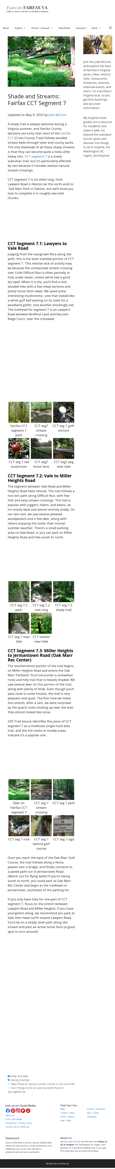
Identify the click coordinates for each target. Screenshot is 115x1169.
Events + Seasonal (96, 1108)
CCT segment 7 (36, 156)
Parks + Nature (67, 1116)
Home (6, 28)
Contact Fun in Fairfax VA (17, 1126)
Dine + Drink (93, 1112)
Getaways (81, 28)
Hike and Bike (19, 1076)
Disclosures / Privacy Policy (19, 1123)
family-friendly (20, 1080)
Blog (62, 1108)
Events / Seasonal (41, 28)
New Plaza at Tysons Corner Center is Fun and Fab (42, 1084)
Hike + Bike (65, 1120)
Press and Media (14, 1119)
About (94, 28)
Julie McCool (57, 115)
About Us (10, 1115)
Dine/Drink (64, 28)
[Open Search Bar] (110, 28)
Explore (19, 28)
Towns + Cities (67, 1112)
